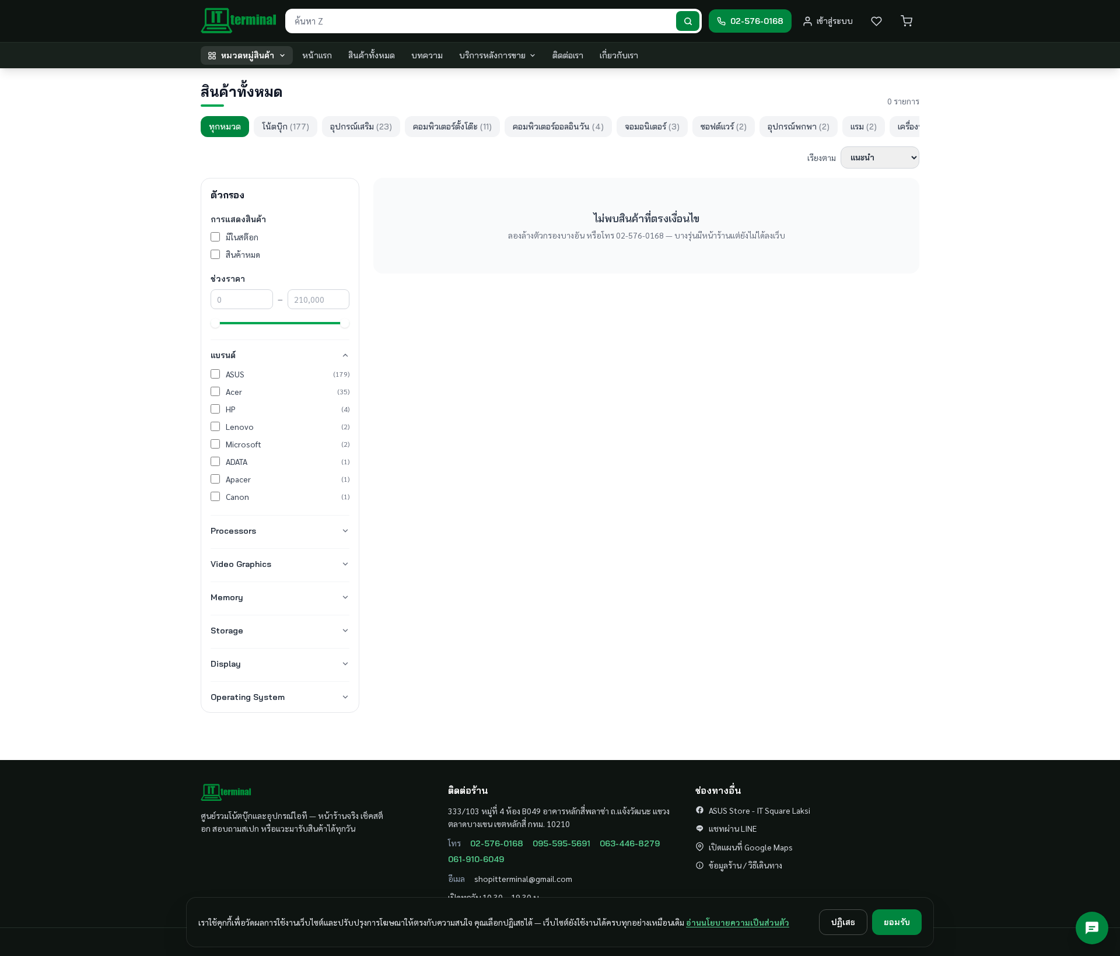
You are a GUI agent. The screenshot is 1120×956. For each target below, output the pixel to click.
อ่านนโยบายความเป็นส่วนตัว (737, 922)
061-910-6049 (476, 859)
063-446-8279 (630, 843)
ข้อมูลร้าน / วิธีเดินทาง (745, 865)
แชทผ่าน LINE (733, 828)
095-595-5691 (561, 843)
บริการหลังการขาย (492, 55)
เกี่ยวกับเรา (619, 55)
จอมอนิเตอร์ (652, 126)
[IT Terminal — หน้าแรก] (239, 21)
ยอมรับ (897, 922)
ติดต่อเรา (567, 55)
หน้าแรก (317, 55)
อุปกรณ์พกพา (799, 126)
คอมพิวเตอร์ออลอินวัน (558, 126)
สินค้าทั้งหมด (371, 55)
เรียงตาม (821, 157)
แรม (863, 126)
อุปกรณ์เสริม (361, 126)
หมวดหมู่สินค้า (247, 55)
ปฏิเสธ (843, 922)
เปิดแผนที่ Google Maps (751, 847)
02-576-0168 (496, 843)
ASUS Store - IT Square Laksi (759, 810)
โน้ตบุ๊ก (285, 126)
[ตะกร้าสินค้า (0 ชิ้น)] (906, 21)
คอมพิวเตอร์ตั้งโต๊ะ (452, 126)
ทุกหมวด (225, 126)
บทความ (427, 55)
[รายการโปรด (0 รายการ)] (876, 21)
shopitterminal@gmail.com (523, 878)
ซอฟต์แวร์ (724, 126)
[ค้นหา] (687, 21)
